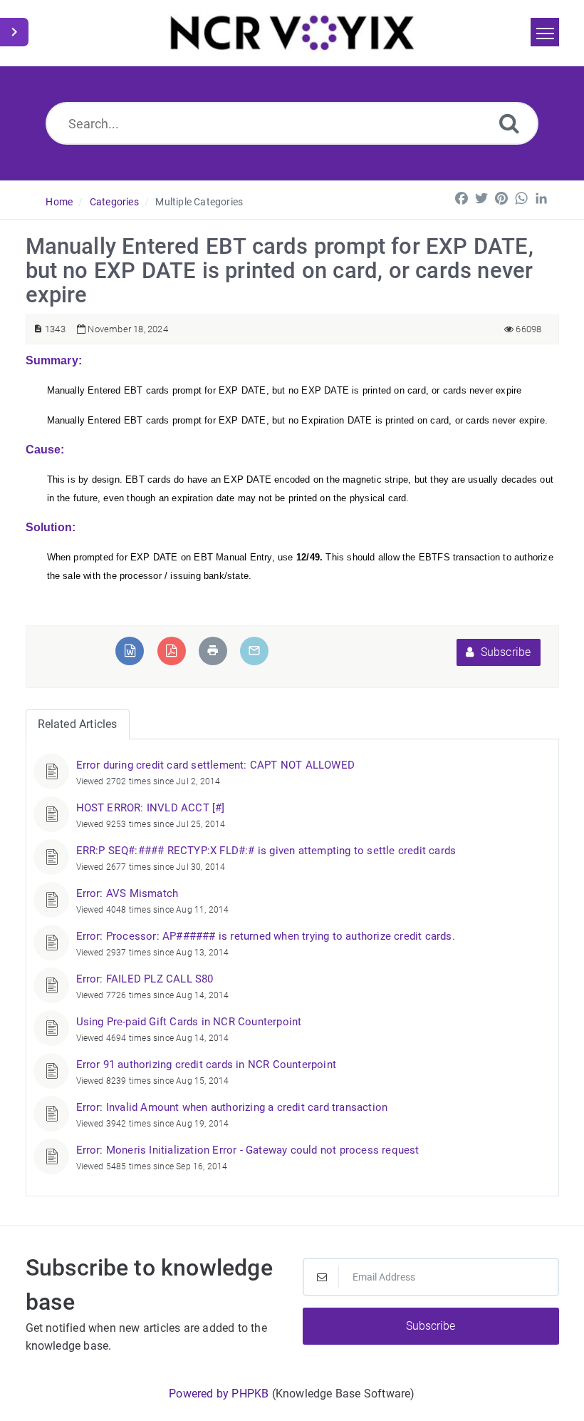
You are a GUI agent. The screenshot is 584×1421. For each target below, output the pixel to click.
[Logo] (292, 33)
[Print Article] (213, 650)
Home (59, 201)
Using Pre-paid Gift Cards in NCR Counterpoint (189, 1021)
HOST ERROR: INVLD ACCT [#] (150, 807)
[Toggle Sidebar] (14, 32)
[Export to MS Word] (130, 650)
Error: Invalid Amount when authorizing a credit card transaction (232, 1107)
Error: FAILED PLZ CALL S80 (145, 979)
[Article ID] (38, 329)
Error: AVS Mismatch (127, 893)
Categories (114, 201)
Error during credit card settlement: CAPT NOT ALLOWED (215, 765)
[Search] (509, 123)
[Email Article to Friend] (254, 650)
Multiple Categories (199, 201)
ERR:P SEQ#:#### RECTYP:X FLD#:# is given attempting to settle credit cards (266, 850)
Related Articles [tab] (78, 724)
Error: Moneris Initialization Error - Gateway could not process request (247, 1150)
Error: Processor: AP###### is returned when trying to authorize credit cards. (265, 936)
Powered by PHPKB (218, 1393)
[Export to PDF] (171, 650)
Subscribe (504, 652)
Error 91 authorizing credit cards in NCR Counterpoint (206, 1064)
